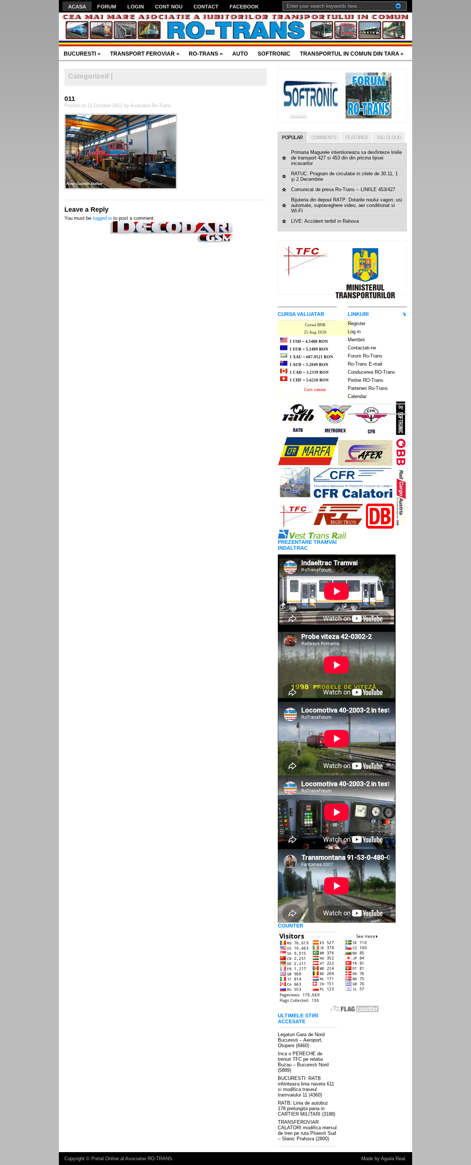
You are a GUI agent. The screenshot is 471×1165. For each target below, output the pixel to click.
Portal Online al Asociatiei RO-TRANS (131, 1158)
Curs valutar (315, 389)
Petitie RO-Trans (365, 380)
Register (356, 323)
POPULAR (292, 137)
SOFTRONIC (274, 53)
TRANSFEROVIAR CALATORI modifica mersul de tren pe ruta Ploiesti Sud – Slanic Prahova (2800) (307, 1130)
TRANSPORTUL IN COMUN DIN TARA (351, 53)
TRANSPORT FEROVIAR (144, 53)
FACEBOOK (244, 7)
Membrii (356, 339)
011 (69, 98)
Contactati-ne (362, 348)
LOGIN (135, 7)
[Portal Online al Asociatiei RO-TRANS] (130, 30)
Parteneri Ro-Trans (368, 388)
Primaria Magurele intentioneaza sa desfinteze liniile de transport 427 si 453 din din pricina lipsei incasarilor (346, 157)
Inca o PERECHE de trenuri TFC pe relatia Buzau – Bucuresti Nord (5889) (303, 1062)
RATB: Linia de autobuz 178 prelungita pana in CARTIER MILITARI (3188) (306, 1108)
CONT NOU (169, 7)
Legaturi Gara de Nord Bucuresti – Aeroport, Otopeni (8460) (301, 1040)
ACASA (77, 7)
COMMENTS (323, 137)
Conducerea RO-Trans (371, 372)
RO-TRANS (206, 53)
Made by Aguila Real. (384, 1158)
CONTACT (206, 7)
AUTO (240, 53)
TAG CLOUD (388, 137)
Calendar (357, 396)
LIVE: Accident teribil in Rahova (325, 221)
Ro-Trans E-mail (365, 364)
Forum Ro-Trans (365, 356)
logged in (102, 218)
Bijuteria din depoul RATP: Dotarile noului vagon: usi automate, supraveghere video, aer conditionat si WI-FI (346, 205)
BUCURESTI (82, 53)
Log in (354, 331)
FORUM (106, 7)
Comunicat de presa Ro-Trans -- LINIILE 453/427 (343, 189)
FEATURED (356, 137)
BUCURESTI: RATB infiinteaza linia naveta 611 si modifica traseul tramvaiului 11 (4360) (306, 1087)
